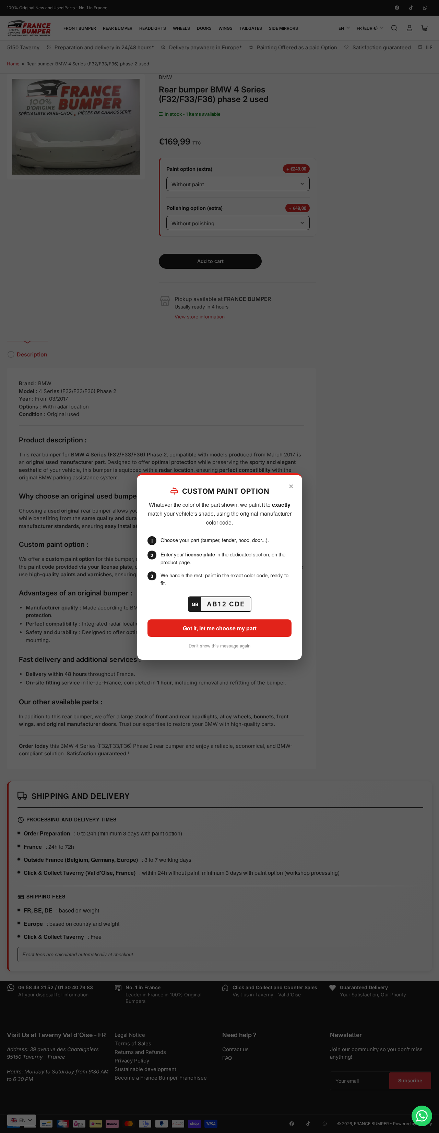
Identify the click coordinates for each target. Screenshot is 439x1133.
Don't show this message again (219, 645)
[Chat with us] (422, 1116)
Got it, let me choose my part (220, 628)
